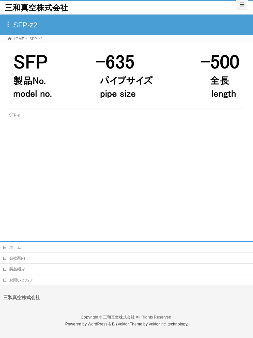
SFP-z (14, 115)
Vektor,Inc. (158, 324)
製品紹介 (17, 269)
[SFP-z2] (126, 76)
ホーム (15, 247)
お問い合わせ (21, 280)
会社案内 (17, 258)
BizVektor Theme (127, 324)
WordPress (97, 324)
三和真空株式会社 (36, 7)
